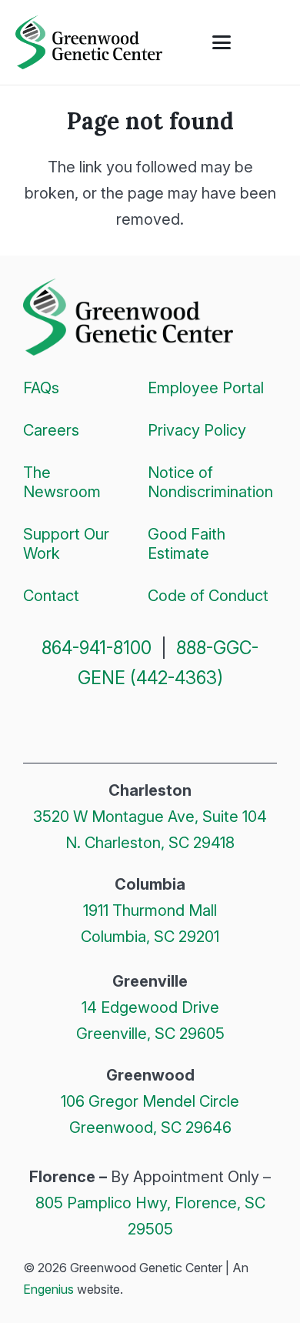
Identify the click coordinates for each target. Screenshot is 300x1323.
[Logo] (88, 42)
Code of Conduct (208, 595)
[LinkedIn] (170, 724)
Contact (51, 595)
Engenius (48, 1289)
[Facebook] (95, 724)
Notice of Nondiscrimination (210, 482)
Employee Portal (206, 388)
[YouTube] (206, 724)
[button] (221, 42)
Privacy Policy (197, 430)
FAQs (41, 388)
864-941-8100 (97, 648)
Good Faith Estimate (186, 544)
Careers (51, 430)
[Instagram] (132, 726)
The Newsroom (62, 482)
